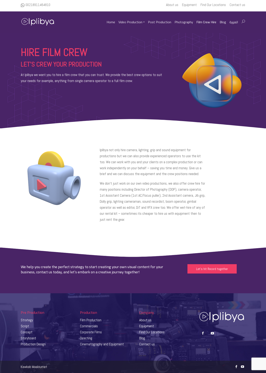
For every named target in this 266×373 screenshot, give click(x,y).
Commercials (89, 326)
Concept (26, 332)
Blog (142, 338)
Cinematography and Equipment (102, 344)
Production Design (33, 344)
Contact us (147, 344)
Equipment (146, 326)
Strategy (27, 320)
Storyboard (28, 338)
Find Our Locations (152, 332)
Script (25, 326)
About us (145, 320)
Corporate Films (91, 332)
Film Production (90, 320)
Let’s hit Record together (212, 269)
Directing (86, 338)
